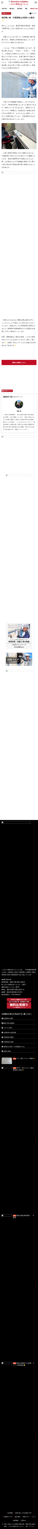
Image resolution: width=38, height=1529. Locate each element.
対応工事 (4, 8)
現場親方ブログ (6, 13)
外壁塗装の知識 (8, 1042)
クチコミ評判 (8, 1028)
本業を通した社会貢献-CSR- (23, 1513)
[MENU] (2, 2)
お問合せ (23, 1520)
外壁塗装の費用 (8, 1037)
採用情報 (15, 1520)
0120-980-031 (16, 994)
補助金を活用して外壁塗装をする (14, 1046)
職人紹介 (12, 8)
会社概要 (10, 1513)
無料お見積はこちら (19, 362)
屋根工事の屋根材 (8, 1023)
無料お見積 (7, 1051)
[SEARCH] (36, 2)
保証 (26, 8)
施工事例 (19, 8)
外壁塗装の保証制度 (10, 1032)
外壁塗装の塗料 (8, 1018)
